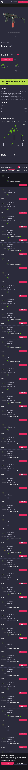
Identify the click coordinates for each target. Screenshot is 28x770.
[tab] (4, 170)
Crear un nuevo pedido (21, 154)
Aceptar (7, 763)
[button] (18, 36)
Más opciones (13, 767)
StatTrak (23, 167)
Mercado (15, 1)
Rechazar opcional (20, 763)
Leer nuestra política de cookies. (8, 760)
